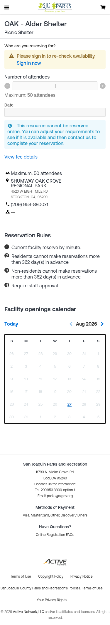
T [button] (40, 341)
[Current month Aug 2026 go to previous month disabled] (71, 323)
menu (7, 7)
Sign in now (29, 63)
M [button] (26, 341)
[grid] (55, 379)
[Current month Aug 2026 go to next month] (102, 323)
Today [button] (11, 323)
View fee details (21, 156)
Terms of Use (92, 588)
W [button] (55, 341)
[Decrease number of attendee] (7, 86)
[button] (55, 496)
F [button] (84, 341)
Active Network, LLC (29, 612)
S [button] (12, 341)
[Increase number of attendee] (103, 86)
